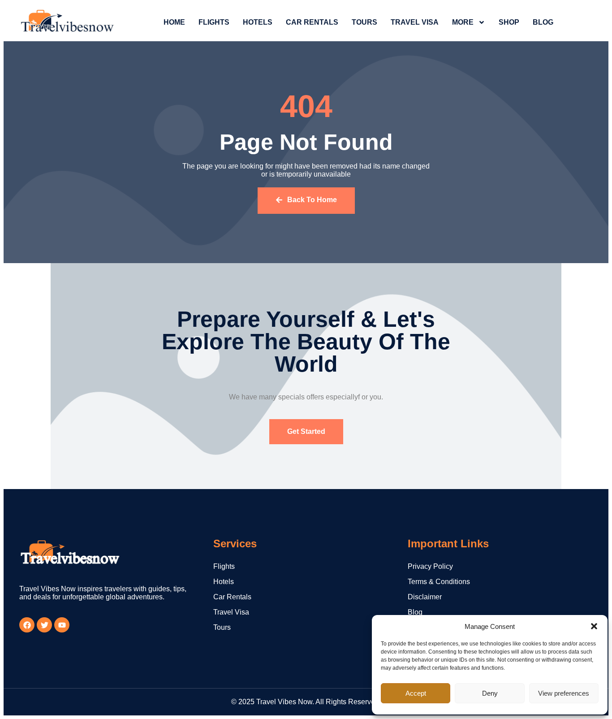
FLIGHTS (213, 22)
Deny (490, 693)
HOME (174, 22)
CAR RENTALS (312, 22)
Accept (415, 693)
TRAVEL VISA (415, 22)
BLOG (543, 22)
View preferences (563, 693)
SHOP (509, 22)
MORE (463, 22)
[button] (594, 626)
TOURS (364, 22)
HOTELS (257, 22)
